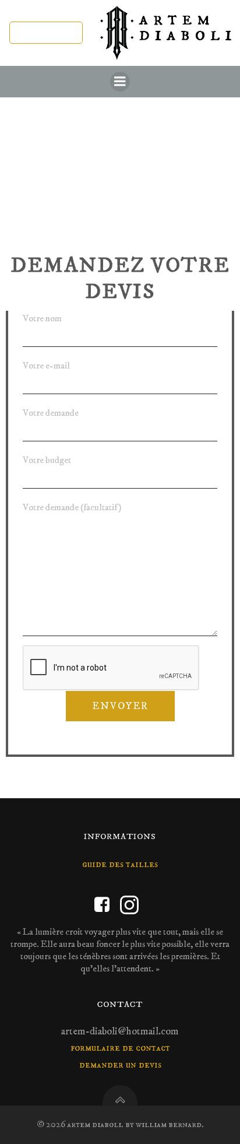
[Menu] (120, 82)
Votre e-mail (46, 365)
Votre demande (51, 413)
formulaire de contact (120, 1047)
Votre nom (42, 318)
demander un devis (120, 1064)
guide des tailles (120, 864)
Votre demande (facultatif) (72, 507)
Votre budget (47, 460)
